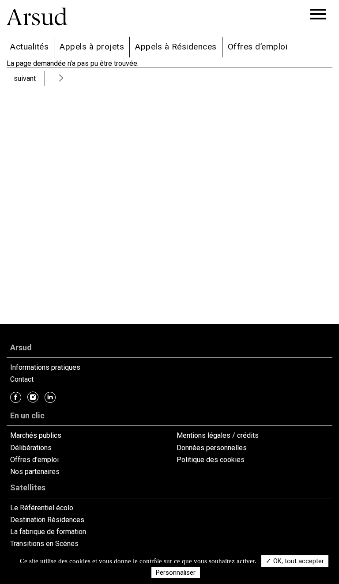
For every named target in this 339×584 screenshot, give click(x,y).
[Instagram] (32, 397)
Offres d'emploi (34, 459)
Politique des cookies (211, 459)
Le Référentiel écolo (41, 508)
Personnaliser (176, 572)
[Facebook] (15, 397)
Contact (22, 379)
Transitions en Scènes (44, 543)
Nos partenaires (35, 471)
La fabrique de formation (48, 531)
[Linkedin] (50, 397)
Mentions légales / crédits (218, 435)
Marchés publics (35, 435)
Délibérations (31, 448)
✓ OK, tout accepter (295, 561)
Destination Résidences (47, 520)
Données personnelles (212, 448)
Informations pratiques (45, 367)
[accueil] (44, 22)
